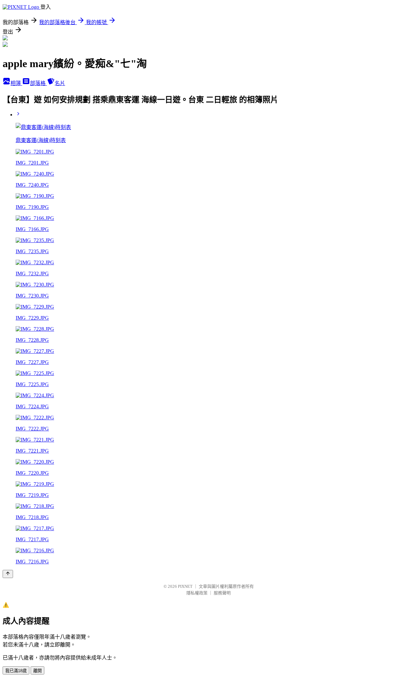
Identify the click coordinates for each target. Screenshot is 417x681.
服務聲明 (222, 592)
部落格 (38, 83)
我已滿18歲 (16, 670)
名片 (60, 83)
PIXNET (185, 586)
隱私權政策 (197, 592)
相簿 (16, 83)
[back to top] (8, 574)
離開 (37, 670)
